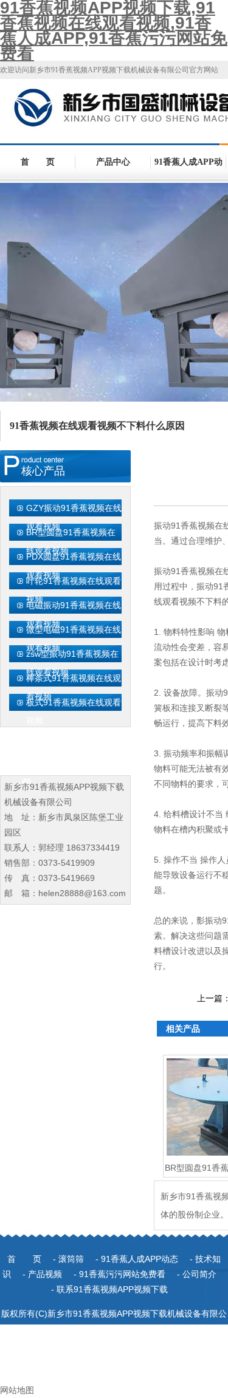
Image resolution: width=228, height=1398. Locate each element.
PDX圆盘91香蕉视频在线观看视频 (73, 566)
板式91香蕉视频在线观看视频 (73, 711)
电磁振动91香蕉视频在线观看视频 (73, 614)
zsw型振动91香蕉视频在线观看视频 (72, 663)
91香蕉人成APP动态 (188, 168)
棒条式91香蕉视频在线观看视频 (73, 687)
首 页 (38, 161)
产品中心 (113, 161)
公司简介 (199, 1274)
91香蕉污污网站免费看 (122, 1274)
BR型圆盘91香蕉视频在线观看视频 (71, 541)
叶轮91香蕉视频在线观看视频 (73, 590)
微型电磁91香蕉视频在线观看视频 (73, 639)
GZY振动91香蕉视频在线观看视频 (74, 517)
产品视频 (45, 1274)
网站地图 (17, 1390)
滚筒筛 (71, 1259)
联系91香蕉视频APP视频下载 (112, 1289)
